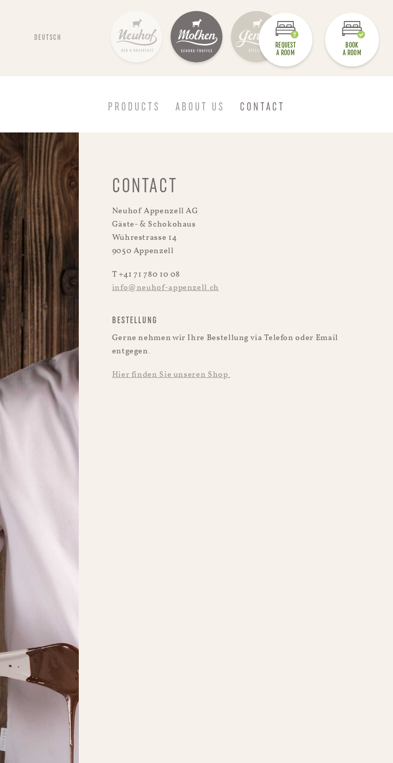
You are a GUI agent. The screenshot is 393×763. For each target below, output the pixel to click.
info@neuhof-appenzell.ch (165, 288)
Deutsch (47, 37)
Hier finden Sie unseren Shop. (171, 374)
